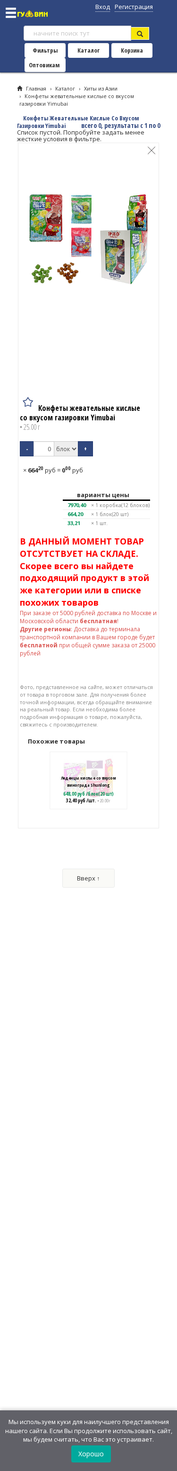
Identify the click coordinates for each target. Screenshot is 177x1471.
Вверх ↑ (88, 878)
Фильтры (45, 50)
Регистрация (134, 6)
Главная (36, 88)
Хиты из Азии (101, 88)
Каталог (88, 50)
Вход (102, 6)
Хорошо (91, 1453)
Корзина (132, 50)
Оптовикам (44, 65)
